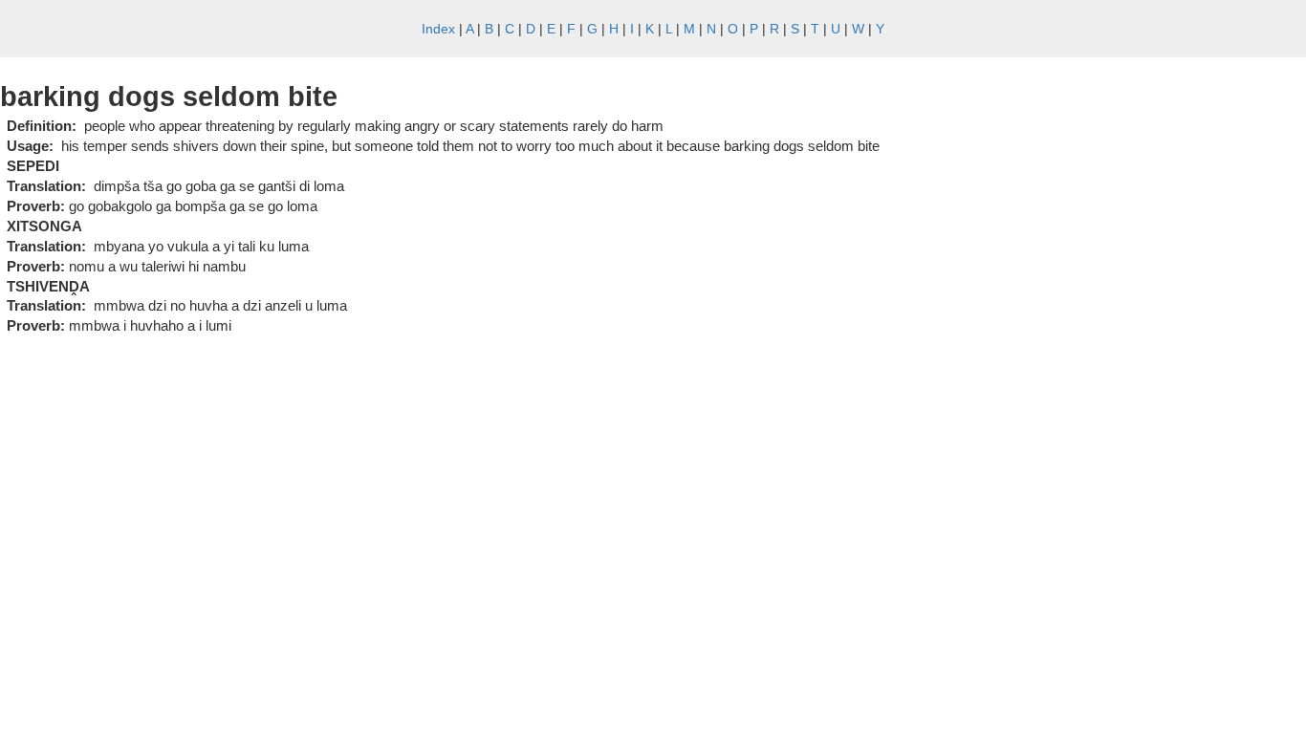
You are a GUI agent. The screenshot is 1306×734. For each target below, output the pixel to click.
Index (438, 28)
